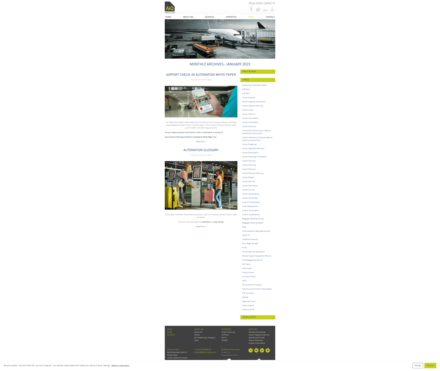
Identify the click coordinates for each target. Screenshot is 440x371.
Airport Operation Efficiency (253, 149)
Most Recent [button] (249, 72)
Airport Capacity (248, 98)
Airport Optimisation (250, 153)
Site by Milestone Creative (229, 355)
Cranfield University (250, 239)
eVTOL (244, 248)
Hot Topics (246, 264)
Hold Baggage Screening (252, 260)
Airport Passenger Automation (254, 157)
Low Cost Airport (249, 277)
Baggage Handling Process (253, 219)
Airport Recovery (249, 169)
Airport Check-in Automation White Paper (201, 75)
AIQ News (246, 89)
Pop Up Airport (248, 293)
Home (168, 17)
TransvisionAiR (248, 310)
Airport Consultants (250, 122)
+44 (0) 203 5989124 (203, 350)
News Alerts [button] (249, 317)
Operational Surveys (257, 338)
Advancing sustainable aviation (254, 85)
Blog (244, 227)
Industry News (248, 272)
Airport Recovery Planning (252, 173)
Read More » (201, 142)
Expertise (231, 17)
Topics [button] (245, 80)
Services (209, 17)
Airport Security (248, 182)
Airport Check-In (249, 114)
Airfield (224, 340)
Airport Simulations (250, 186)
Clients (197, 335)
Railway (245, 297)
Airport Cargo (247, 110)
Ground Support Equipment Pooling (256, 256)
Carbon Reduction (256, 340)
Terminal (225, 335)
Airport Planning (249, 165)
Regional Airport (249, 301)
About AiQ (188, 17)
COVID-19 (246, 235)
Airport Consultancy (250, 118)
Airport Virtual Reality (251, 202)
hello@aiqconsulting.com (206, 352)
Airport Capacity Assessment (253, 102)
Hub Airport (247, 268)
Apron (223, 338)
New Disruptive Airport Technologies (257, 289)
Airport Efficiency (249, 126)
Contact (270, 17)
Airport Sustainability (250, 194)
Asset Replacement (250, 206)
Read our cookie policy (120, 366)
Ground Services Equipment (253, 252)
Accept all (430, 365)
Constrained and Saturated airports (256, 231)
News (251, 17)
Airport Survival (248, 190)
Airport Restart (248, 177)
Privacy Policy (225, 352)
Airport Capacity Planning (252, 106)
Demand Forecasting (257, 332)
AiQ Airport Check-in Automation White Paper (194, 137)
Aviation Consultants (250, 210)
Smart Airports (248, 306)
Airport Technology (249, 198)
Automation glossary (201, 150)
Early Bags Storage (250, 244)
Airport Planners (249, 161)
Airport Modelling (249, 144)
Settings (418, 365)
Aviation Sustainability (251, 215)
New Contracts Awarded (252, 285)
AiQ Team (246, 93)
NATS (244, 281)
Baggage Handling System (252, 223)
